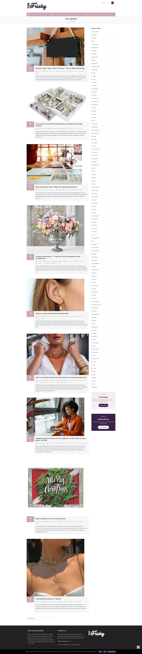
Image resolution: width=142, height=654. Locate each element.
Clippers (95, 92)
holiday (37, 523)
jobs (79, 443)
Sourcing (71, 382)
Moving (94, 276)
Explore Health (103, 405)
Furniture (95, 152)
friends (80, 521)
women (79, 601)
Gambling (95, 158)
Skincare (95, 330)
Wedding (95, 387)
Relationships (71, 14)
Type (94, 371)
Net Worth (95, 285)
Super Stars (96, 342)
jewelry (42, 382)
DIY (94, 120)
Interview (95, 231)
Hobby (94, 209)
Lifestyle (95, 244)
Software (80, 128)
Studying (95, 336)
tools (59, 263)
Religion (95, 317)
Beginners (64, 443)
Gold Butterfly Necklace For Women (48, 599)
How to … (95, 222)
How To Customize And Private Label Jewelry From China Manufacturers (61, 377)
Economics (95, 123)
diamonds (72, 316)
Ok (100, 651)
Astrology (95, 44)
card (61, 521)
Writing (83, 443)
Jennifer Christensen (42, 128)
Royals (101, 14)
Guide (75, 128)
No (104, 651)
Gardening (95, 165)
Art (93, 41)
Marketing (81, 71)
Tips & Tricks (96, 358)
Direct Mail (68, 189)
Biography (95, 57)
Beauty (94, 50)
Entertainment (85, 14)
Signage (37, 73)
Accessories (52, 380)
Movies (58, 14)
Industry (95, 225)
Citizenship (95, 88)
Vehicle (94, 377)
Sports (94, 333)
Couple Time (96, 101)
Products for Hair (97, 304)
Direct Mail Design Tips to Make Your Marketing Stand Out (56, 187)
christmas (66, 521)
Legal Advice (96, 238)
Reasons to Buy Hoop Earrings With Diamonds (52, 313)
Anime (94, 38)
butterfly (61, 601)
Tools (94, 361)
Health (45, 14)
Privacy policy (111, 651)
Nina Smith (39, 261)
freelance (74, 443)
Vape (94, 374)
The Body (95, 352)
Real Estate (95, 307)
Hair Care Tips (96, 187)
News (40, 14)
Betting (94, 53)
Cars (94, 73)
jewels (74, 601)
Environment (96, 133)
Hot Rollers (95, 219)
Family (94, 136)
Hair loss (95, 193)
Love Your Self (96, 250)
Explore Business (103, 427)
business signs (69, 71)
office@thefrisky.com (65, 641)
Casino (94, 76)
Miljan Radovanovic (41, 443)
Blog (54, 443)
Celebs (51, 14)
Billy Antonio (39, 71)
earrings (78, 316)
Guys (94, 180)
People (94, 295)
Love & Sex (95, 247)
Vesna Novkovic (40, 521)
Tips (50, 261)
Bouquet (60, 261)
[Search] (112, 2)
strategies (80, 189)
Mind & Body (96, 263)
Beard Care (95, 47)
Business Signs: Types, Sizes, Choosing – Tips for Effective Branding (60, 68)
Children (95, 85)
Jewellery (43, 318)
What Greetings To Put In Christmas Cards (51, 518)
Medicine (95, 260)
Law (94, 234)
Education (95, 127)
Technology (95, 349)
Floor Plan (70, 128)
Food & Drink (96, 149)
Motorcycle (95, 269)
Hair (94, 184)
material (47, 382)
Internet (95, 228)
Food (94, 146)
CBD (94, 79)
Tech (94, 346)
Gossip (94, 174)
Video (94, 380)
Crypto (94, 111)
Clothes (95, 95)
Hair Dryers (95, 190)
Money (94, 266)
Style (78, 14)
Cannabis (95, 69)
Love (64, 14)
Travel (106, 14)
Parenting (94, 14)
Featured (95, 142)
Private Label (53, 382)
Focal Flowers (46, 263)
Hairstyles (95, 196)
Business (52, 71)
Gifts (94, 168)
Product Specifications (62, 382)
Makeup (95, 253)
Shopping (95, 327)
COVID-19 (95, 104)
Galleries (95, 155)
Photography (96, 301)
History (94, 206)
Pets (94, 298)
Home (34, 14)
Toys (94, 365)
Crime (94, 107)
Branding (63, 71)
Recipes (95, 311)
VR (93, 384)
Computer (95, 98)
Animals (95, 34)
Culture (94, 114)
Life (94, 241)
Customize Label (82, 380)
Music (94, 279)
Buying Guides (96, 66)
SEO (94, 323)
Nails (94, 282)
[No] (140, 651)
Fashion (53, 316)
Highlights (95, 203)
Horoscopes (96, 215)
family (75, 521)
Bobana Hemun (40, 316)
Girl (94, 171)
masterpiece (54, 263)
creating (65, 261)
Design (76, 71)
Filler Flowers (76, 261)
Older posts (31, 618)
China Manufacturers (72, 380)
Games (94, 161)
